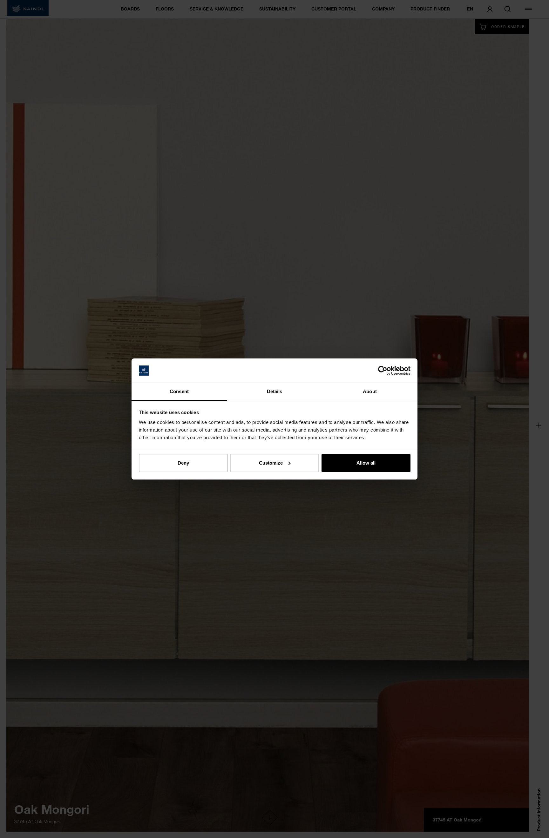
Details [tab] (274, 391)
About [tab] (370, 391)
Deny (183, 463)
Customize (271, 463)
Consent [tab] (179, 391)
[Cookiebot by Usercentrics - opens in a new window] (382, 370)
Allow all (366, 463)
